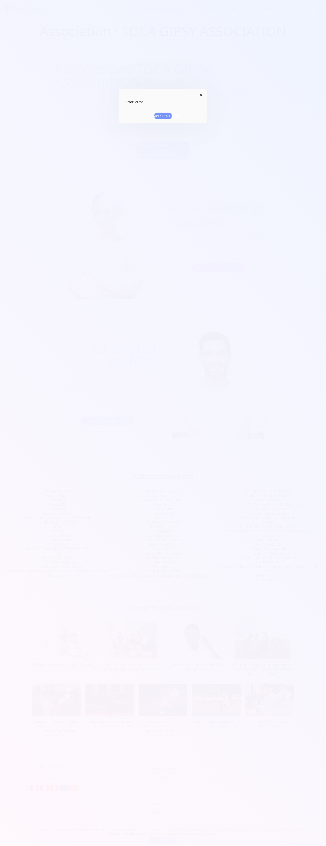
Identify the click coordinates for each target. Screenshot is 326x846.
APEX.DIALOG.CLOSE (201, 95)
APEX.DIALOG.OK (163, 116)
